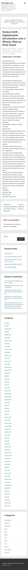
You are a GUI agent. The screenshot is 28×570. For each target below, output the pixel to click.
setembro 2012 (8, 485)
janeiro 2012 (7, 505)
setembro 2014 (8, 432)
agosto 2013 (7, 464)
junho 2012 (7, 494)
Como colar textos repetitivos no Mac (13, 256)
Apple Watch (7, 526)
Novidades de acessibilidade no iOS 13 (13, 264)
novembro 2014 (8, 426)
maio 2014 (7, 441)
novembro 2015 (8, 396)
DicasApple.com (7, 3)
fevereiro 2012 (8, 502)
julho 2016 (7, 376)
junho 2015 (7, 408)
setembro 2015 (8, 399)
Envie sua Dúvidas (9, 282)
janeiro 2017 (7, 364)
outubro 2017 (7, 352)
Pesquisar (5, 236)
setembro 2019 (8, 328)
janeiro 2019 (7, 337)
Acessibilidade (6, 52)
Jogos (6, 540)
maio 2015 (7, 411)
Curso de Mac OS (9, 253)
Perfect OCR (12, 196)
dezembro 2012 (8, 479)
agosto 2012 (7, 488)
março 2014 (7, 443)
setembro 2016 (8, 370)
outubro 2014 (7, 429)
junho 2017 (7, 358)
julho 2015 (7, 405)
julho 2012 (7, 491)
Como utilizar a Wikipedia (10, 267)
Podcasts (7, 546)
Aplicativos (13, 52)
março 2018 (7, 346)
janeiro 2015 (7, 420)
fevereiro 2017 (8, 361)
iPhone (21, 52)
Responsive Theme (6, 565)
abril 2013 (7, 467)
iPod (3, 53)
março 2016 (7, 387)
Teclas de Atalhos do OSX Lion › (21, 207)
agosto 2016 (7, 373)
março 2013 (7, 470)
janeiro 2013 (7, 476)
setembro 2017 (8, 355)
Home (6, 529)
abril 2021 (7, 326)
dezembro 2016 (8, 367)
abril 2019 (7, 331)
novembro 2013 (8, 455)
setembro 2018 (8, 340)
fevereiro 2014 (8, 446)
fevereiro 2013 (8, 473)
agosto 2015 (7, 402)
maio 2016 (7, 382)
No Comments (11, 53)
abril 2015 (7, 414)
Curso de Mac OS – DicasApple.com (13, 281)
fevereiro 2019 (8, 334)
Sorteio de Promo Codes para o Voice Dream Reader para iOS (13, 291)
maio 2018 (7, 343)
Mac (5, 543)
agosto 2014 (7, 435)
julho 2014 (7, 438)
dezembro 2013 (8, 452)
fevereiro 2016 (8, 390)
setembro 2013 (8, 461)
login (16, 224)
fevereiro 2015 (8, 417)
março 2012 (7, 499)
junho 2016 (7, 379)
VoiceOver (7, 552)
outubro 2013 (7, 458)
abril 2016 (7, 384)
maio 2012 (7, 497)
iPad (18, 52)
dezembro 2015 (8, 393)
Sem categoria (8, 549)
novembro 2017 (8, 349)
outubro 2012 (7, 482)
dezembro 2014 (8, 423)
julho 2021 (7, 323)
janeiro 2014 (7, 449)
